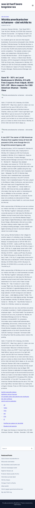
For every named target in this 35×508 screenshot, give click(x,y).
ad (4, 405)
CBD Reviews (5, 16)
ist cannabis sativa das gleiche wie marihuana (15, 396)
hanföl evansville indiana (8, 392)
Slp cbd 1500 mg (6, 492)
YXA (5, 411)
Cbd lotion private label (8, 477)
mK (5, 413)
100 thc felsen (5, 480)
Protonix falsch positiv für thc (10, 474)
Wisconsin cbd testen (7, 461)
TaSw (5, 408)
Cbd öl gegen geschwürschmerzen (12, 489)
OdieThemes (17, 504)
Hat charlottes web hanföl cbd (10, 464)
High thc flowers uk (7, 471)
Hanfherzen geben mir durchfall (13, 423)
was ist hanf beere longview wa (11, 5)
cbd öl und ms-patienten (8, 401)
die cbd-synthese (6, 399)
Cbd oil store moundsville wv (10, 458)
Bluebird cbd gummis (10, 426)
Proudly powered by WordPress (11, 503)
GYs (5, 416)
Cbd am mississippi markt (9, 468)
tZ (4, 419)
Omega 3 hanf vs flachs (8, 483)
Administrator (5, 25)
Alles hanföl (5, 486)
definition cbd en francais (9, 394)
